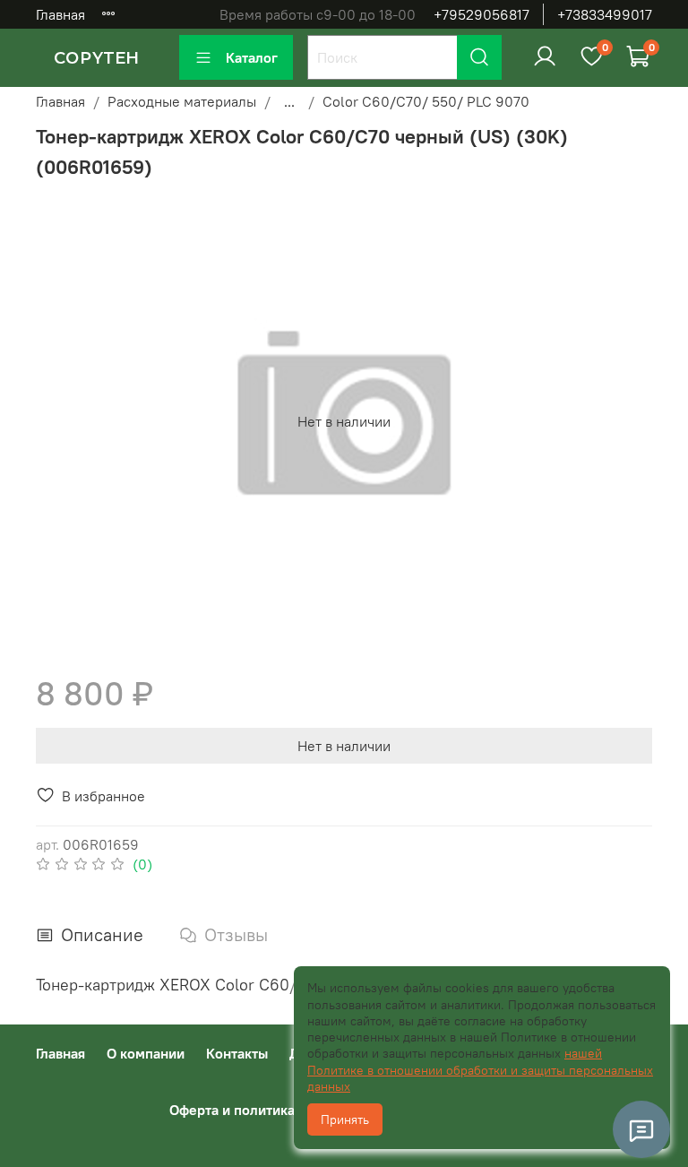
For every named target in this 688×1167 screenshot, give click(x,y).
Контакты (237, 1053)
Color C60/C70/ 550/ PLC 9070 (425, 101)
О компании (146, 1053)
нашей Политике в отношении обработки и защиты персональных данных (480, 1069)
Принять (345, 1119)
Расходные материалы (182, 101)
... (289, 101)
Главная (60, 14)
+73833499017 (604, 14)
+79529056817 (481, 14)
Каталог (252, 57)
